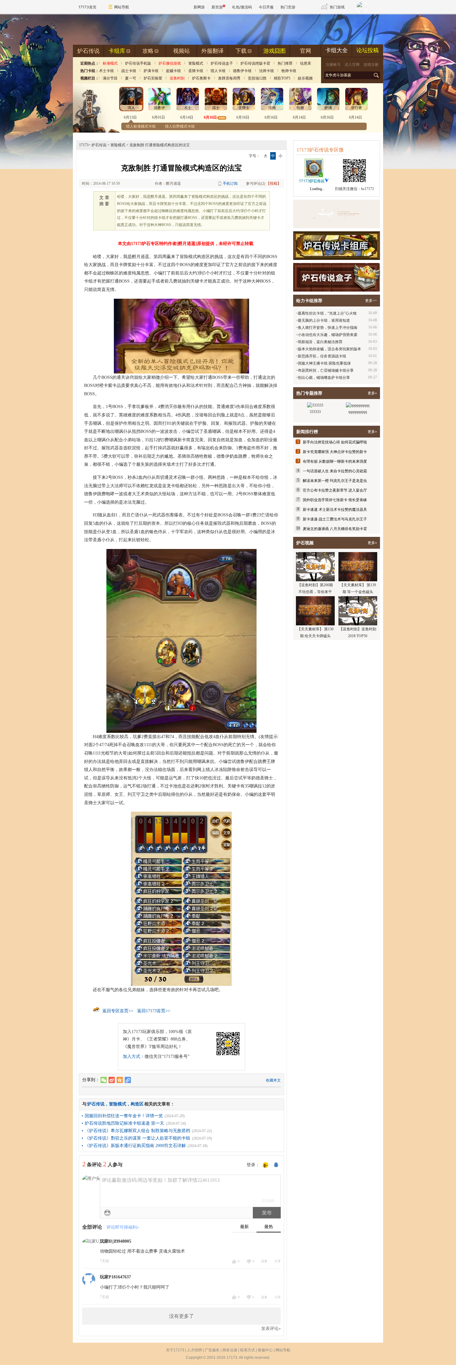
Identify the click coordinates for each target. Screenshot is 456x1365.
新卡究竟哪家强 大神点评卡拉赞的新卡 (335, 452)
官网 (305, 51)
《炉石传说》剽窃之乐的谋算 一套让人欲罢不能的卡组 (137, 1138)
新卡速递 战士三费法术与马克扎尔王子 (335, 519)
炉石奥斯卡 (201, 78)
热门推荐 (285, 63)
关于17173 (175, 1350)
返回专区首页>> (117, 1011)
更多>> (371, 300)
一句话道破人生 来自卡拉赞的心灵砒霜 (335, 471)
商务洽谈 (229, 1350)
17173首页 (87, 7)
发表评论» (271, 1328)
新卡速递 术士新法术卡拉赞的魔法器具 (335, 509)
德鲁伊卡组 (242, 71)
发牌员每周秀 (229, 78)
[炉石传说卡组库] (336, 214)
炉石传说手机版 (138, 63)
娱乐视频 (305, 78)
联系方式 (247, 1350)
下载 (241, 51)
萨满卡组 (151, 71)
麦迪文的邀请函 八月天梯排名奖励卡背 (335, 529)
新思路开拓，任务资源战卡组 (322, 356)
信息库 (305, 63)
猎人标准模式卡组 (141, 126)
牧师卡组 (288, 71)
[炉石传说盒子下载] (336, 277)
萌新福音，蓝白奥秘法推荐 (320, 342)
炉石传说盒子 (222, 63)
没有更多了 (181, 1316)
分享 (278, 1261)
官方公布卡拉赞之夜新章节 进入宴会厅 (335, 490)
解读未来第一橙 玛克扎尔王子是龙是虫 (335, 480)
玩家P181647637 (115, 1277)
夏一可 (130, 78)
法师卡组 (266, 71)
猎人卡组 (218, 71)
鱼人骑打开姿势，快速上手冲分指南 (327, 327)
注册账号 (333, 64)
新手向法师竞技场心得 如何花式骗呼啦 (335, 442)
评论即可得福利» (122, 1227)
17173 (83, 145)
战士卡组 (128, 71)
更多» (372, 393)
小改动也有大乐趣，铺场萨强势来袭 (327, 335)
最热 (268, 1226)
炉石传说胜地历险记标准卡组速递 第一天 (124, 1123)
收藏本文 (273, 1080)
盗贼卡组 (173, 71)
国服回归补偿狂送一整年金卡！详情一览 (124, 1115)
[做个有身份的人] (265, 1165)
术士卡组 (106, 71)
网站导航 (121, 7)
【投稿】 (273, 183)
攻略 (148, 51)
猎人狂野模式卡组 (180, 126)
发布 (267, 1212)
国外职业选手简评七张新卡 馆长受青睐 (335, 500)
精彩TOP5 (282, 78)
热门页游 (287, 7)
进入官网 (352, 64)
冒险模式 (195, 63)
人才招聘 (194, 1350)
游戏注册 (371, 64)
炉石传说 (88, 51)
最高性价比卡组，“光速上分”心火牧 (327, 313)
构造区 (137, 1104)
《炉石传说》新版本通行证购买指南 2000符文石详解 (135, 1145)
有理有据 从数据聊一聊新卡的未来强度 (335, 461)
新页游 (217, 7)
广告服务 (212, 1350)
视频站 (181, 51)
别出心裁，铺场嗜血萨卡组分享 (324, 377)
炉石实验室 (153, 78)
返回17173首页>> (153, 1011)
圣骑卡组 (195, 71)
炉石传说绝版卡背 (255, 63)
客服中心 (265, 1350)
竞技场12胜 (257, 78)
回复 (264, 1261)
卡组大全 (336, 50)
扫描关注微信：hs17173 (354, 189)
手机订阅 (230, 183)
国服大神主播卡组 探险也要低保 (324, 363)
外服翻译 (212, 51)
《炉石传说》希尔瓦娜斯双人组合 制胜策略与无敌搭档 (137, 1130)
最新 (244, 1226)
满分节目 (110, 78)
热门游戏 (337, 7)
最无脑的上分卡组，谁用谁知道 (324, 320)
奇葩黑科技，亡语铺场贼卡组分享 (326, 370)
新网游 (199, 7)
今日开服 (266, 7)
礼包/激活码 (242, 7)
